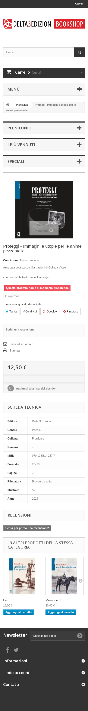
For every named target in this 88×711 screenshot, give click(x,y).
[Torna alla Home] (8, 105)
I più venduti (21, 144)
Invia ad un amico (21, 344)
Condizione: (11, 260)
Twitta (13, 311)
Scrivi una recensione (20, 329)
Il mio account (16, 672)
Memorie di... (54, 600)
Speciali (15, 161)
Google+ (51, 311)
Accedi (79, 3)
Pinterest (72, 311)
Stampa (15, 350)
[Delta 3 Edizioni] (44, 24)
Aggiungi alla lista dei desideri (36, 388)
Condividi (31, 311)
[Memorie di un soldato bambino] (64, 576)
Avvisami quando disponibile (23, 304)
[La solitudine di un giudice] (22, 576)
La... (6, 600)
